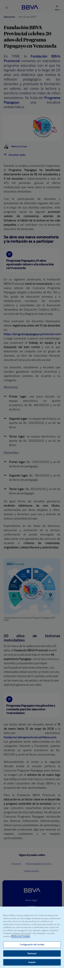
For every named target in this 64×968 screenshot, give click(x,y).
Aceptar (32, 962)
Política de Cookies (20, 936)
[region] (32, 937)
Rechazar (32, 953)
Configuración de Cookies (32, 944)
